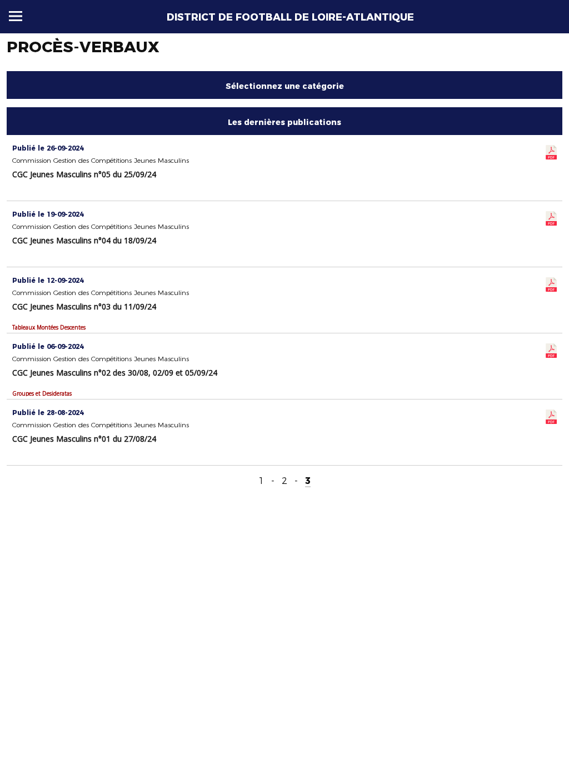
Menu (16, 16)
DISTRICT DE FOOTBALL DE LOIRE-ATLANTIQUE (290, 17)
